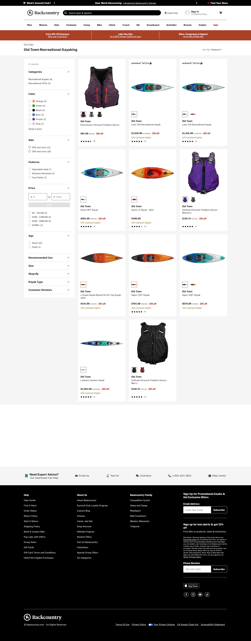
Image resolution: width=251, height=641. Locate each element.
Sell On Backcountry (87, 541)
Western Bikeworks (139, 521)
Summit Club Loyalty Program (92, 505)
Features (34, 162)
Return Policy (30, 515)
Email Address (191, 503)
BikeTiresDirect (138, 515)
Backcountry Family (141, 494)
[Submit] (65, 13)
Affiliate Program (85, 531)
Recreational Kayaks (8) (40, 79)
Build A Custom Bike (34, 531)
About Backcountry (86, 500)
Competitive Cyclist (140, 500)
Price (31, 188)
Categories (35, 72)
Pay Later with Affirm (34, 536)
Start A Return (31, 521)
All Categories (84, 557)
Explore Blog (83, 510)
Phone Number (191, 563)
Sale (31, 140)
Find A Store (30, 505)
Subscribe (219, 509)
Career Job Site (85, 521)
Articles (81, 515)
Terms (185, 557)
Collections (82, 547)
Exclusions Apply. (190, 539)
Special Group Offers (87, 552)
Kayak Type (35, 282)
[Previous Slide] (54, 3)
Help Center (30, 500)
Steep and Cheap (138, 505)
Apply (49, 204)
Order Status (30, 510)
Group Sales (30, 541)
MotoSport (135, 510)
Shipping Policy (32, 526)
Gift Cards (29, 547)
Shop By (33, 273)
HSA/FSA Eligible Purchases (38, 557)
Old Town (29, 44)
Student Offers (84, 536)
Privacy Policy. (195, 557)
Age (30, 235)
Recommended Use (40, 257)
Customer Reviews (40, 290)
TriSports (135, 526)
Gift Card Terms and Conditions (40, 552)
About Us (82, 494)
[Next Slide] (197, 3)
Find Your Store (219, 2)
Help (26, 494)
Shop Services (84, 526)
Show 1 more (35, 128)
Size (31, 265)
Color (31, 94)
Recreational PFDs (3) (39, 83)
